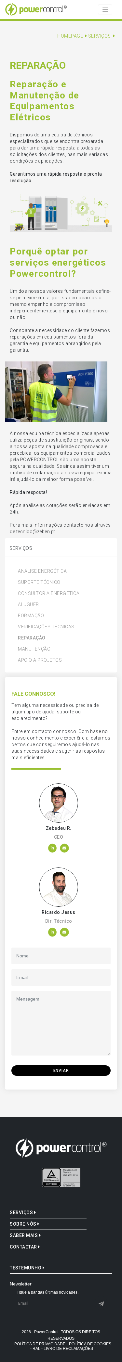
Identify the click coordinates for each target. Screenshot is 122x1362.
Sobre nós (23, 1224)
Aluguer (28, 604)
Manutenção (34, 649)
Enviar (61, 1070)
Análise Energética (42, 571)
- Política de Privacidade (38, 1344)
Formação (31, 615)
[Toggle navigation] (105, 9)
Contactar (24, 1246)
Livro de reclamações (68, 1348)
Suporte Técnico (39, 582)
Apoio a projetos (40, 660)
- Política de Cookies (89, 1344)
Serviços (22, 1212)
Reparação (32, 637)
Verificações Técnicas (46, 626)
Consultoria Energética (48, 593)
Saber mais (24, 1235)
